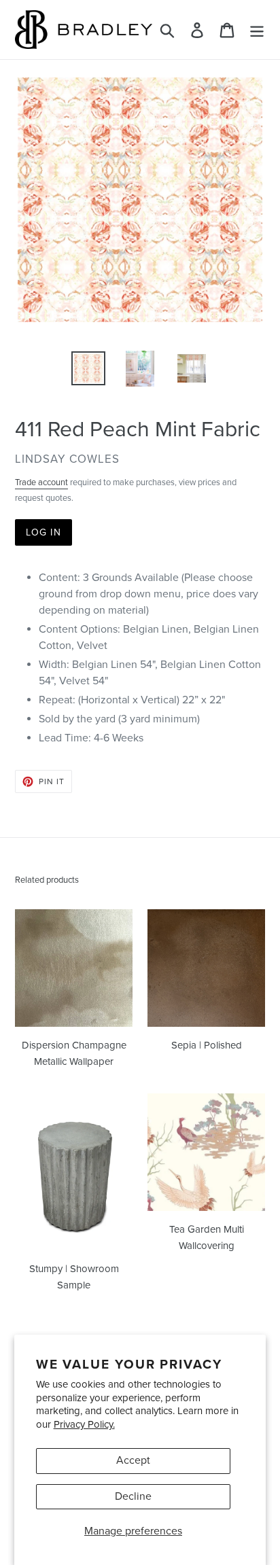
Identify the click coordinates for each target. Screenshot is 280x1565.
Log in (43, 532)
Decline (133, 1496)
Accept (133, 1460)
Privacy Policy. (84, 1424)
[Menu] (257, 29)
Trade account (41, 482)
